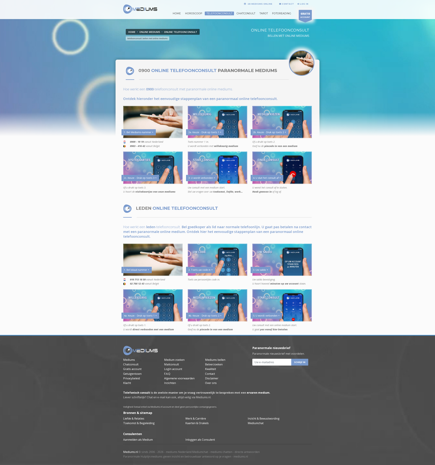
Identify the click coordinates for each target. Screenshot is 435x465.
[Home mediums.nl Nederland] (140, 9)
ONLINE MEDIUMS (149, 32)
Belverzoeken (214, 364)
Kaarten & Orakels (197, 423)
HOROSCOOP (193, 13)
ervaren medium (258, 393)
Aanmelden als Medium (138, 440)
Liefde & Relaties (133, 418)
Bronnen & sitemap (137, 413)
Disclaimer (211, 378)
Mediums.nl (130, 452)
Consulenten (132, 434)
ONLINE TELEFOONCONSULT (180, 32)
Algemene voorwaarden (179, 378)
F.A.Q (167, 374)
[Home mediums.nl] (140, 351)
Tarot (263, 13)
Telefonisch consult (136, 393)
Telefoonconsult (219, 13)
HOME (177, 13)
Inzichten (170, 383)
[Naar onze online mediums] (301, 63)
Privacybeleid (131, 378)
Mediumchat (256, 423)
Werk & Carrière (195, 418)
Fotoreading (281, 13)
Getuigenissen (132, 374)
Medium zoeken (174, 360)
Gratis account (132, 369)
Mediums (129, 360)
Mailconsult (171, 364)
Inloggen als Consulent (200, 440)
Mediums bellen (215, 360)
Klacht (127, 383)
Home (131, 32)
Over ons (211, 383)
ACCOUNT (305, 15)
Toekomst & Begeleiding (139, 423)
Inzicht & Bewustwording (264, 418)
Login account (173, 369)
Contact (210, 374)
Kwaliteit (210, 369)
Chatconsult (246, 13)
